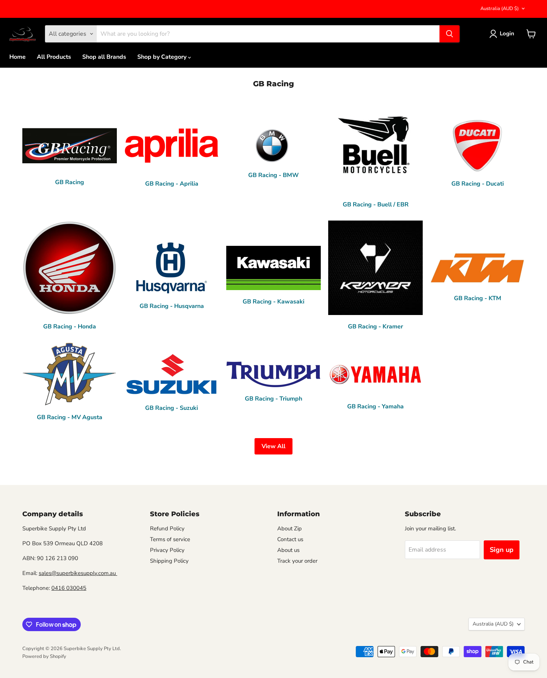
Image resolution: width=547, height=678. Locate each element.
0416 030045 (68, 588)
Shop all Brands (104, 57)
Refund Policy (167, 528)
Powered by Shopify (44, 656)
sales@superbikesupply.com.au (78, 573)
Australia (499, 8)
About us (288, 550)
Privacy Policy (167, 550)
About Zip (289, 528)
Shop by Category (162, 57)
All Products (54, 57)
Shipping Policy (169, 561)
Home (17, 57)
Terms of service (170, 539)
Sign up (502, 549)
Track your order (297, 561)
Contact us (290, 539)
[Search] (449, 33)
